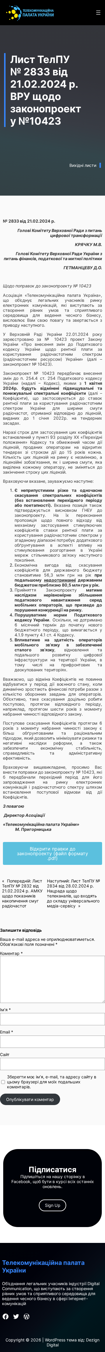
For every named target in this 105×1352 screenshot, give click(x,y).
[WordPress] (26, 1316)
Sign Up (52, 1205)
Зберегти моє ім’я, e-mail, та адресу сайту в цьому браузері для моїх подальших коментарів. (51, 1081)
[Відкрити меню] (98, 12)
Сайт (5, 1054)
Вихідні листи (82, 165)
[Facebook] (5, 1316)
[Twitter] (16, 1316)
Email (6, 1031)
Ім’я (5, 1009)
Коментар (11, 953)
